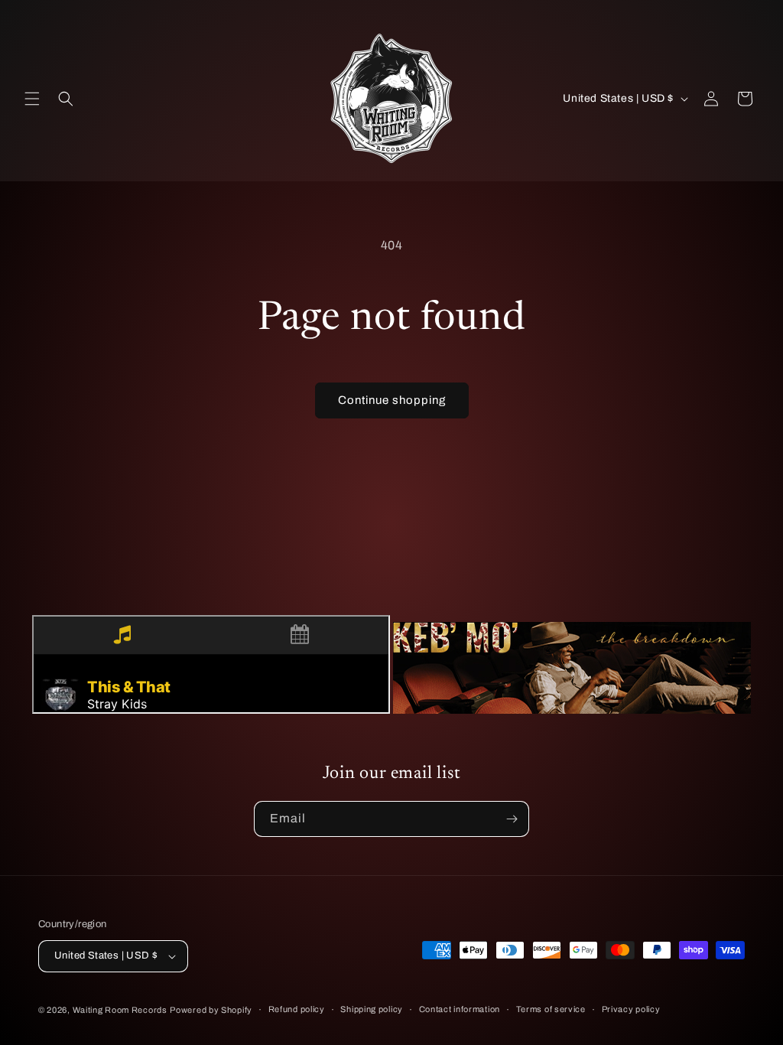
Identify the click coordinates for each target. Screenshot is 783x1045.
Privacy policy (631, 1009)
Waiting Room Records (120, 1009)
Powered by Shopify (211, 1009)
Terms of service (551, 1009)
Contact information (459, 1009)
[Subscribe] (511, 819)
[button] (32, 99)
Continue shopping (392, 400)
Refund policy (296, 1009)
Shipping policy (371, 1009)
